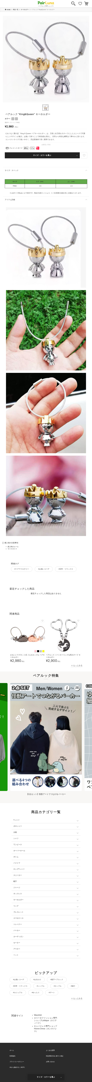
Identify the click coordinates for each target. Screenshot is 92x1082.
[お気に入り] (80, 3)
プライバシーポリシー (17, 1062)
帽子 (15, 881)
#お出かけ (37, 979)
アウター (16, 949)
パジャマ (16, 863)
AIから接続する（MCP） (18, 1067)
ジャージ (16, 887)
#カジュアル (17, 992)
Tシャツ (16, 820)
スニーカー (17, 875)
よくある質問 (50, 1050)
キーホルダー (25, 9)
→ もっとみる (76, 665)
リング (15, 906)
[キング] (12, 118)
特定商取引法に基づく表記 (54, 1056)
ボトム (15, 857)
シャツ (15, 838)
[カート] (86, 3)
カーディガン (18, 937)
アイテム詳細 (10, 200)
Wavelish (38, 1015)
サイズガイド (12, 549)
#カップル (57, 986)
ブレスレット (18, 912)
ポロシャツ (17, 826)
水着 (15, 832)
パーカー (16, 930)
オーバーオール (19, 851)
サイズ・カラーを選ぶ (42, 155)
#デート (52, 992)
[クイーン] (16, 118)
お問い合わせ (50, 1062)
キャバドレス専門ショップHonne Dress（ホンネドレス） (45, 1028)
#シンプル (40, 986)
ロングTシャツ (19, 869)
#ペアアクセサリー (21, 569)
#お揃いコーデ (43, 569)
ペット (15, 955)
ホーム (12, 1050)
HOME (9, 9)
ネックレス (17, 894)
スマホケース (18, 918)
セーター (16, 943)
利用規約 (12, 1056)
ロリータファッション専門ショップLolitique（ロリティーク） (45, 1020)
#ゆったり (35, 992)
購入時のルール (13, 547)
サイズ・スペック (11, 170)
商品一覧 (15, 9)
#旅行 (73, 986)
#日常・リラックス (66, 569)
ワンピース (17, 844)
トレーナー (17, 924)
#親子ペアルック (56, 979)
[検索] (73, 3)
